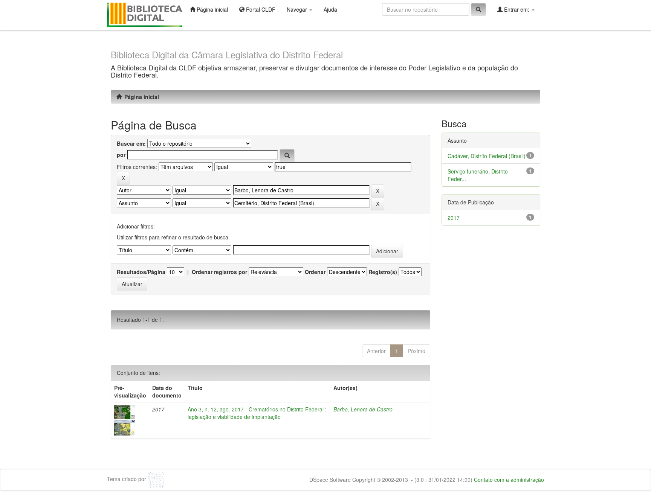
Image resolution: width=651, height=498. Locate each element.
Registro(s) (382, 272)
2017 (454, 217)
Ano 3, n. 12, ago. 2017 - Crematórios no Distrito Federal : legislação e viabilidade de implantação (257, 412)
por (121, 154)
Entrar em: (517, 9)
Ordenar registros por (219, 272)
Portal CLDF (260, 9)
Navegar (298, 9)
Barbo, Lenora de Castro (363, 409)
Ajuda (330, 9)
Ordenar (315, 272)
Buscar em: (131, 143)
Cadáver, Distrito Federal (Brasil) (487, 156)
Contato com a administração (509, 479)
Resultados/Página (141, 272)
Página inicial (211, 9)
